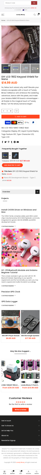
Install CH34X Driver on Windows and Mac (18, 210)
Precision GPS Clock (10, 291)
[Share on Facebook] (2, 142)
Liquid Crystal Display (30, 131)
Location (18, 10)
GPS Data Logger (9, 301)
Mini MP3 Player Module (10, 336)
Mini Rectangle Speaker (30, 336)
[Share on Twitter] (5, 142)
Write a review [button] (20, 410)
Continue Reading (7, 226)
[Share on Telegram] (15, 142)
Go (34, 3)
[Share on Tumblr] (12, 142)
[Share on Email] (18, 142)
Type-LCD (5, 137)
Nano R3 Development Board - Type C (20, 177)
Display (14, 131)
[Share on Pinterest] (9, 142)
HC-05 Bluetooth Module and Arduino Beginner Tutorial (19, 271)
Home (3, 20)
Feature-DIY (11, 134)
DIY (19, 131)
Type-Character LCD (25, 134)
